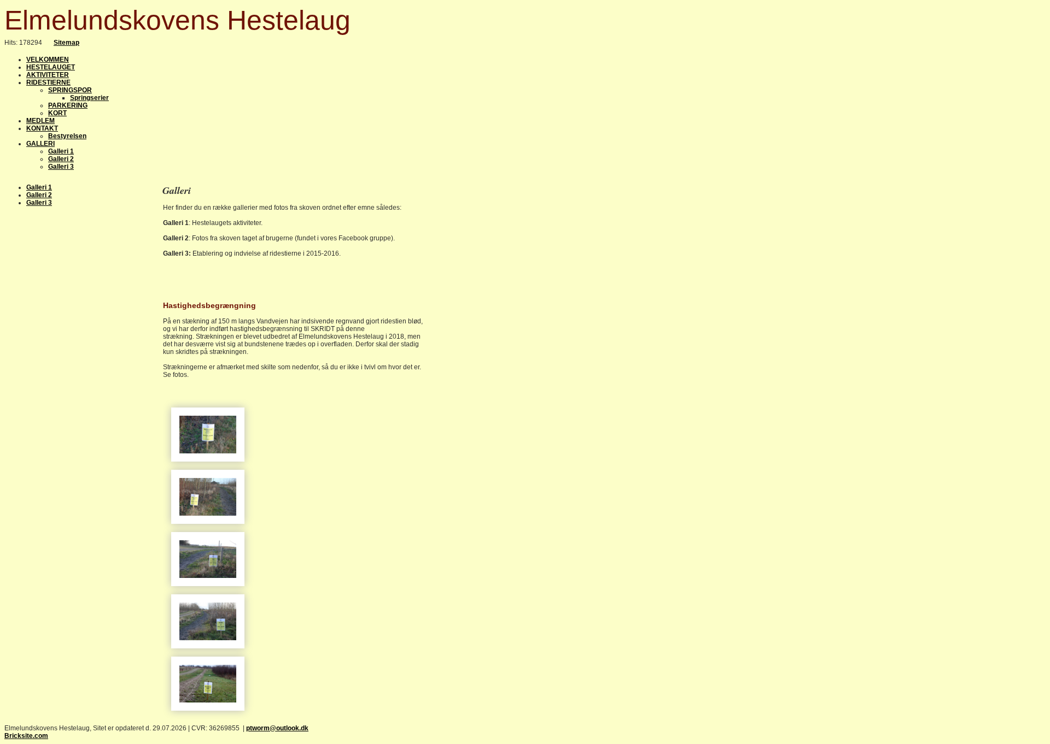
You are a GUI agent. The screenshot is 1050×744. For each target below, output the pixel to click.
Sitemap (66, 42)
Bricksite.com (26, 736)
